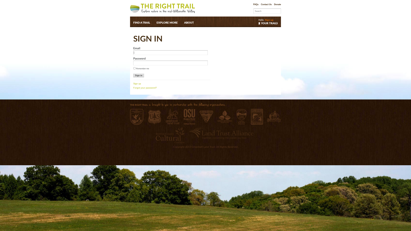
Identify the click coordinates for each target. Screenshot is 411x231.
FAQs (255, 4)
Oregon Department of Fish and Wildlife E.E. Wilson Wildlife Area (257, 117)
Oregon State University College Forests (189, 117)
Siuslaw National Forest (154, 117)
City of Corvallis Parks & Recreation (225, 117)
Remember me (142, 69)
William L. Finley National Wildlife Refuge (136, 117)
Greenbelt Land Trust (172, 116)
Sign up (269, 20)
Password (139, 58)
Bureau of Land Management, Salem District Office (206, 116)
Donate (277, 4)
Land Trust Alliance (221, 133)
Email (136, 48)
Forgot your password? (145, 87)
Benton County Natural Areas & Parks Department (274, 116)
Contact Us (266, 4)
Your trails (269, 23)
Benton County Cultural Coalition (170, 135)
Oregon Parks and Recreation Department (241, 117)
